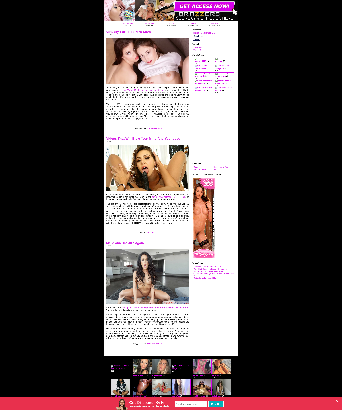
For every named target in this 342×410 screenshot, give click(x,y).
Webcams (218, 169)
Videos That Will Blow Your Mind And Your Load (143, 138)
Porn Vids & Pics (154, 343)
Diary (195, 167)
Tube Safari (214, 23)
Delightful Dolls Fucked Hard (205, 278)
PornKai (193, 23)
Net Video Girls (128, 23)
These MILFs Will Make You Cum (207, 267)
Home (196, 33)
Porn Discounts (154, 128)
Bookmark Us (208, 33)
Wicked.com (198, 50)
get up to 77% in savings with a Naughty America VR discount (155, 307)
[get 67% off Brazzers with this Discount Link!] (171, 20)
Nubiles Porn (149, 23)
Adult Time (197, 48)
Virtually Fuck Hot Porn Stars (128, 32)
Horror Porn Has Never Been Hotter (208, 271)
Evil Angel (171, 23)
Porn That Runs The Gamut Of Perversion (211, 269)
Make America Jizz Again (125, 243)
